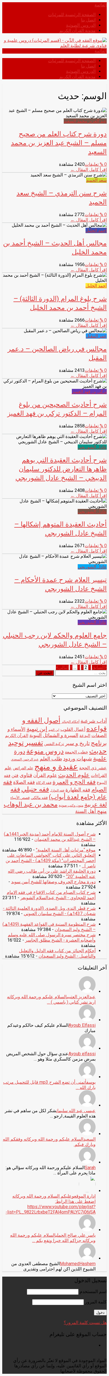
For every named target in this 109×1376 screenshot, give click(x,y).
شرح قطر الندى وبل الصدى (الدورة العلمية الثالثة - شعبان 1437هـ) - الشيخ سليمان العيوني (49, 911)
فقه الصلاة (24, 782)
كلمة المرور (96, 1302)
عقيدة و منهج (56, 766)
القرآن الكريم (16, 735)
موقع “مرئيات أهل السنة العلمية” (66, 850)
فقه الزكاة (43, 783)
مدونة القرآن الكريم (77, 30)
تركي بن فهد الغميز (89, 391)
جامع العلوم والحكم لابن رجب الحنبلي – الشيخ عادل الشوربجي (55, 639)
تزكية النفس (54, 743)
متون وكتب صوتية (71, 805)
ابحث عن (44, 673)
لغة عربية (95, 804)
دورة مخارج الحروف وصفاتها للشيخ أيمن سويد (53, 881)
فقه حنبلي (35, 789)
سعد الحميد (96, 180)
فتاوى (26, 775)
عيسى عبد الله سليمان (76, 1110)
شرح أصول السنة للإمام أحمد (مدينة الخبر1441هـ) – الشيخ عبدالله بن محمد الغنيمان (50, 836)
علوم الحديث (74, 774)
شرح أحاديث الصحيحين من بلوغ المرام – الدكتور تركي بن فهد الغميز (57, 409)
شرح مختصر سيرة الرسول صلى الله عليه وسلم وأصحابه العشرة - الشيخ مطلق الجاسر (52, 937)
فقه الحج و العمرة (74, 781)
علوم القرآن (45, 775)
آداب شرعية (93, 721)
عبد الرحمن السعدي (25, 759)
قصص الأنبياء (20, 798)
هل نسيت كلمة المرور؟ (85, 1322)
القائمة (100, 5)
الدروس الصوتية (81, 25)
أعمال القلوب (72, 729)
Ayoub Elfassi (82, 1025)
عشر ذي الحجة (93, 767)
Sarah (90, 1167)
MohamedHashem (78, 1263)
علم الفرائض (23, 768)
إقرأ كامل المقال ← (88, 169)
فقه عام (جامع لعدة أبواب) (58, 793)
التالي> (62, 667)
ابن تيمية (37, 728)
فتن (14, 775)
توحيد (16, 743)
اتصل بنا (88, 20)
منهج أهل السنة (91, 811)
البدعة (84, 735)
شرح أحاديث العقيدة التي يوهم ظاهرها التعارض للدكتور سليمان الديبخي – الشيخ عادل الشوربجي (61, 468)
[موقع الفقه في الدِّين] (54, 45)
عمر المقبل (96, 336)
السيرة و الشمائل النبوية (53, 735)
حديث (98, 751)
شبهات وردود (77, 758)
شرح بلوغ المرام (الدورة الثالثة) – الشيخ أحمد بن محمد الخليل (60, 303)
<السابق (99, 667)
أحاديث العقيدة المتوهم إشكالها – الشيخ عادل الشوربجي (60, 528)
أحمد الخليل (96, 230)
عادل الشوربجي (92, 447)
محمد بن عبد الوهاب (31, 804)
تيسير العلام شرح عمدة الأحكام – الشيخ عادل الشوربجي (60, 584)
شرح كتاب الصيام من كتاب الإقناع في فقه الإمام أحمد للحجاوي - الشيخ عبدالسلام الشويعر (51, 895)
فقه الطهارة (77, 790)
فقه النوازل (57, 790)
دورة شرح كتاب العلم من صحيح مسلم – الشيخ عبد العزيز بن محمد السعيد (59, 142)
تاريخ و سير (77, 743)
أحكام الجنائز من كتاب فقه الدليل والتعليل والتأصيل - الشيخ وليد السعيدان (57, 953)
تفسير (34, 742)
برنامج (99, 742)
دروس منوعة (45, 751)
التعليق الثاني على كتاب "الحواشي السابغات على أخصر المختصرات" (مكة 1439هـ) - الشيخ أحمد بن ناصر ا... (51, 860)
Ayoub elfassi (82, 1053)
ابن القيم (53, 730)
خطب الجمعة (76, 752)
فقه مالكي (39, 797)
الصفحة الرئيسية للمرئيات (72, 14)
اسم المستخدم (93, 1291)
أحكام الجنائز (70, 722)
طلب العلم (51, 759)
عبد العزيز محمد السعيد (85, 121)
